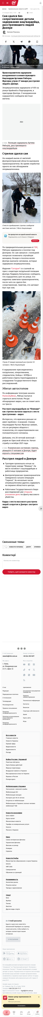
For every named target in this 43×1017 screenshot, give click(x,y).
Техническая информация (31, 700)
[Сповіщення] (40, 3)
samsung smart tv (23, 959)
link (24, 664)
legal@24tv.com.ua (27, 991)
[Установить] (21, 1001)
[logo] (13, 3)
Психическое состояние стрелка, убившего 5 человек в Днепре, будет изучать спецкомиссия (20, 451)
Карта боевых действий (14, 765)
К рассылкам (13, 939)
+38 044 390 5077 (28, 656)
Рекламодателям (8, 705)
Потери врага (10, 779)
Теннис (8, 903)
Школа (8, 864)
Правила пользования (10, 708)
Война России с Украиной (16, 760)
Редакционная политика (10, 694)
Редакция (6, 691)
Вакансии (26, 707)
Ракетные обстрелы (13, 762)
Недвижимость (12, 880)
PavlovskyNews (9, 396)
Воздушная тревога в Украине (16, 771)
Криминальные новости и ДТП (18, 9)
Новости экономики (14, 813)
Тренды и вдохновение (14, 888)
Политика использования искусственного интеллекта (11, 718)
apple (23, 953)
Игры (24, 721)
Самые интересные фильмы (15, 840)
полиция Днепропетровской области (25, 36)
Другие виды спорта (13, 909)
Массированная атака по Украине (17, 774)
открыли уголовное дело (18, 493)
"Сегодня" (15, 268)
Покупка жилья (11, 885)
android (9, 953)
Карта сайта (27, 718)
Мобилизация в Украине (16, 786)
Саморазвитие (11, 870)
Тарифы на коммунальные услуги (17, 824)
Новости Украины (12, 741)
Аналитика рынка (12, 882)
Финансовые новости (13, 821)
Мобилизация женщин (14, 795)
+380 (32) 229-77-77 (15, 988)
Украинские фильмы (13, 843)
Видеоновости (11, 747)
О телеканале (7, 698)
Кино (8, 837)
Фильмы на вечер (12, 845)
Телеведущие (7, 701)
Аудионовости (11, 749)
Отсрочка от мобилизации (15, 801)
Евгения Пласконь (13, 32)
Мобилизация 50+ (12, 792)
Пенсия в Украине (12, 830)
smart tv (9, 959)
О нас (4, 687)
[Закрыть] (38, 996)
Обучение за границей (14, 872)
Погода (8, 752)
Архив (25, 714)
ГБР (35, 247)
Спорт (8, 895)
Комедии (9, 848)
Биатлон (9, 906)
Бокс (7, 898)
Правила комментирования (29, 696)
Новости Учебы (12, 858)
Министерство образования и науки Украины (21, 861)
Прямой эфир (10, 744)
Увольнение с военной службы (16, 789)
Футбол (8, 901)
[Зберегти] (37, 41)
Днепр (4, 9)
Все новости (11, 735)
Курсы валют (10, 818)
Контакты (26, 704)
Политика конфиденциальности (10, 712)
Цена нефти (10, 816)
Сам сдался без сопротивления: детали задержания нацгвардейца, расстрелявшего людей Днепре (35, 9)
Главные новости (12, 738)
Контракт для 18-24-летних (15, 798)
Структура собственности (31, 711)
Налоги (8, 827)
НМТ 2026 (9, 867)
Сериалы (9, 851)
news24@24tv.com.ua (10, 656)
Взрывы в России (12, 776)
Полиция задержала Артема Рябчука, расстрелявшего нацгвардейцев (18, 145)
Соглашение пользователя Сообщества (31, 691)
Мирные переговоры (13, 768)
